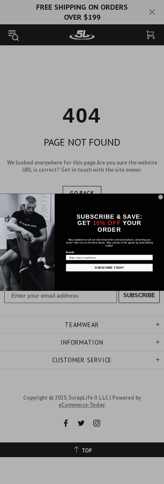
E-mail (70, 251)
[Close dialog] (160, 197)
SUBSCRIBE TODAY (109, 267)
